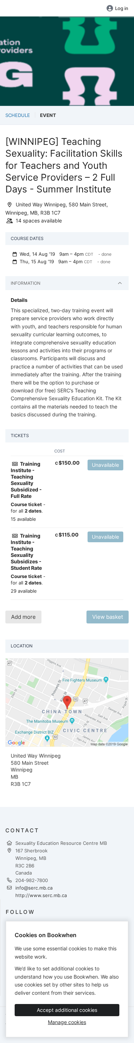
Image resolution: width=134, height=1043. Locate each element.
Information (25, 283)
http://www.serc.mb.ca (41, 895)
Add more (23, 616)
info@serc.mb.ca (34, 888)
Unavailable (105, 465)
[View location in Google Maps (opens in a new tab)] (67, 702)
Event (48, 115)
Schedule (17, 115)
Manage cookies (67, 1022)
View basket (107, 616)
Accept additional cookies (67, 1010)
